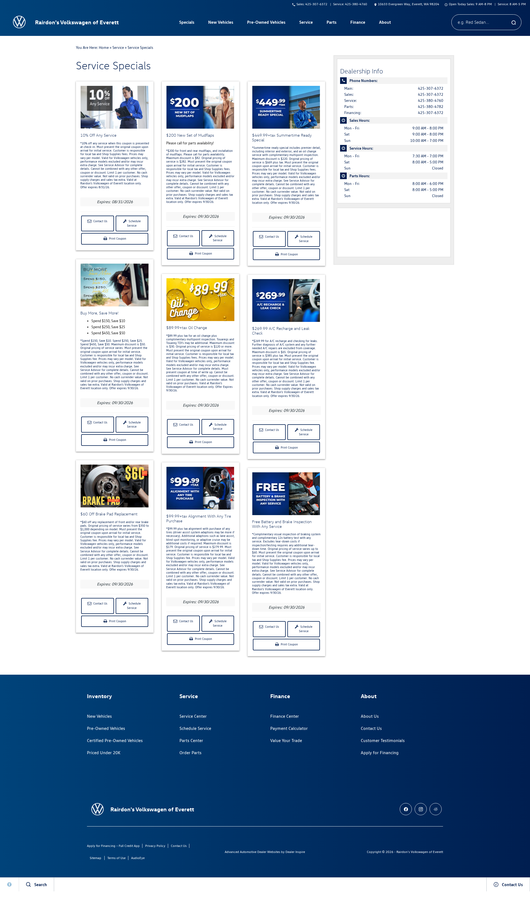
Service (118, 47)
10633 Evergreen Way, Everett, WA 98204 (408, 4)
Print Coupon (118, 240)
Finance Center (284, 716)
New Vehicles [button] (220, 23)
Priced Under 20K (103, 752)
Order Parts (190, 752)
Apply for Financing (380, 752)
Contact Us (99, 221)
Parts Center (191, 740)
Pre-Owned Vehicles (106, 728)
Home (104, 47)
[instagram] (421, 809)
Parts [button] (331, 23)
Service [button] (306, 23)
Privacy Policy (155, 846)
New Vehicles (99, 716)
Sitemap (95, 858)
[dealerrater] (436, 809)
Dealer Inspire (295, 852)
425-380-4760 (430, 100)
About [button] (385, 23)
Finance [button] (357, 23)
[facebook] (406, 809)
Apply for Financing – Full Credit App (113, 846)
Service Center (193, 716)
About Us (370, 716)
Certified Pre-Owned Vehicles (115, 740)
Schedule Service (134, 223)
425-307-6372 (430, 88)
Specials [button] (186, 23)
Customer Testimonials (383, 740)
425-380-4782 (430, 106)
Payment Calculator (289, 728)
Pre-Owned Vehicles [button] (266, 23)
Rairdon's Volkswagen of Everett (419, 852)
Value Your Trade (286, 740)
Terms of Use (116, 858)
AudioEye (138, 858)
